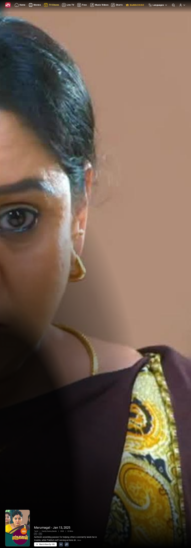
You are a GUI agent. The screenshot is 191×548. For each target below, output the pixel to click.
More (79, 540)
